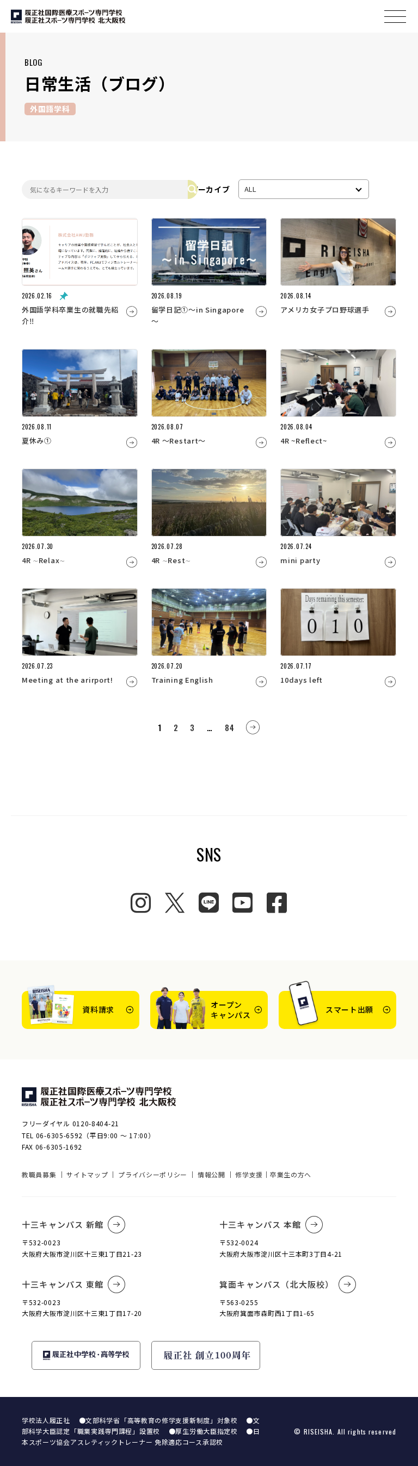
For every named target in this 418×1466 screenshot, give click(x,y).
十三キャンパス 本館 (260, 1224)
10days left (301, 680)
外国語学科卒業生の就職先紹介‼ (70, 315)
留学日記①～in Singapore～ (197, 315)
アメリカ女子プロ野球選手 (324, 309)
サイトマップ (87, 1174)
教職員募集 (39, 1174)
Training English (182, 680)
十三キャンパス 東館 (62, 1284)
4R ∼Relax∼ (43, 560)
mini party (300, 560)
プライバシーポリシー (152, 1174)
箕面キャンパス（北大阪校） (276, 1284)
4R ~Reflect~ (303, 440)
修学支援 (249, 1174)
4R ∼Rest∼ (171, 560)
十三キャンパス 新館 (62, 1224)
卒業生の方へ (290, 1174)
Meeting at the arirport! (67, 680)
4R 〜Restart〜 (178, 440)
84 (229, 727)
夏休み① (37, 440)
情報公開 (211, 1174)
